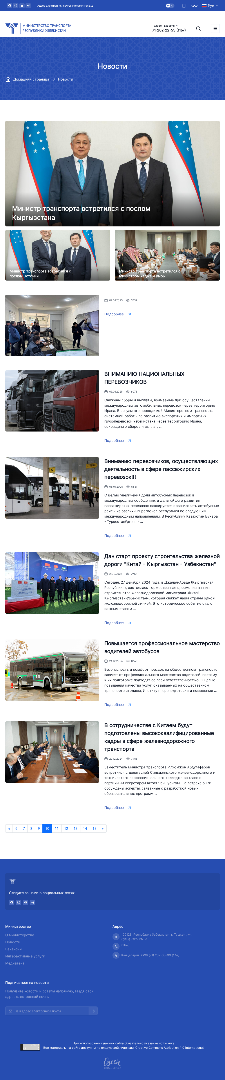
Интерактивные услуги (25, 956)
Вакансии (13, 949)
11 (57, 828)
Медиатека (14, 963)
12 (66, 828)
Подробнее (114, 314)
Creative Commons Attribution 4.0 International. (170, 1047)
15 (94, 828)
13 (76, 828)
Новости (12, 942)
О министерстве (19, 935)
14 (85, 828)
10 (47, 828)
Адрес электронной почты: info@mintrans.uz (65, 5)
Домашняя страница (31, 79)
